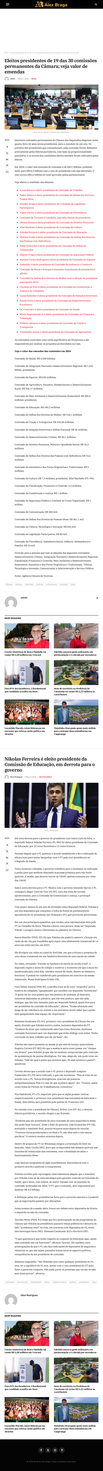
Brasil (34, 79)
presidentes (51, 584)
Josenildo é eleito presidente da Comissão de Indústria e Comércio (56, 264)
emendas (29, 584)
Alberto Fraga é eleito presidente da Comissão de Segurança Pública (57, 254)
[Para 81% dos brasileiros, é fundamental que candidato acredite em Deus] (27, 672)
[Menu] (7, 4)
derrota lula (22, 1282)
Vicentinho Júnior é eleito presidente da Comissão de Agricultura (55, 331)
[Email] (7, 171)
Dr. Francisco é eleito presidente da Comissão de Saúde (50, 309)
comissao (10, 1282)
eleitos (19, 584)
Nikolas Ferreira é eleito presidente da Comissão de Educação (53, 232)
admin (12, 79)
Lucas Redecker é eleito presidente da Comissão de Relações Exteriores (58, 295)
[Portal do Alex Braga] (51, 4)
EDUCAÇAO (36, 1282)
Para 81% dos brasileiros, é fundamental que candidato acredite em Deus (25, 690)
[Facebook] (7, 146)
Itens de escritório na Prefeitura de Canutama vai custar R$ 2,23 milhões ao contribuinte (74, 691)
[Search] (95, 4)
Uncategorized (45, 777)
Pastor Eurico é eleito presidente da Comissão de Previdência (53, 212)
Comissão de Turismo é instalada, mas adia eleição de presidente (55, 217)
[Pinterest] (7, 165)
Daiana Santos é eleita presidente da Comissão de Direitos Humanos (57, 222)
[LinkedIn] (7, 159)
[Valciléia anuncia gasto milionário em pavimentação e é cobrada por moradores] (76, 636)
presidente (84, 1282)
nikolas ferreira (59, 1282)
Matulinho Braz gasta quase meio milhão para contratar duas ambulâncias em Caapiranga (75, 731)
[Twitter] (7, 153)
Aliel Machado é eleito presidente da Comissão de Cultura (51, 227)
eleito (47, 1282)
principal (64, 584)
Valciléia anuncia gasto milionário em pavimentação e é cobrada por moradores (75, 653)
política (39, 584)
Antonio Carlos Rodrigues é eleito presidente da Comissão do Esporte (57, 259)
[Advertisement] (51, 30)
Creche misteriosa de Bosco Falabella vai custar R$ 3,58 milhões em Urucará (25, 653)
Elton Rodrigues (16, 777)
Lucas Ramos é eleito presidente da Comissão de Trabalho (51, 190)
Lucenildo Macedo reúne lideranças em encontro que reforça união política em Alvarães (25, 731)
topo (73, 584)
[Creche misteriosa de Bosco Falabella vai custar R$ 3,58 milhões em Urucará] (27, 636)
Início (7, 53)
